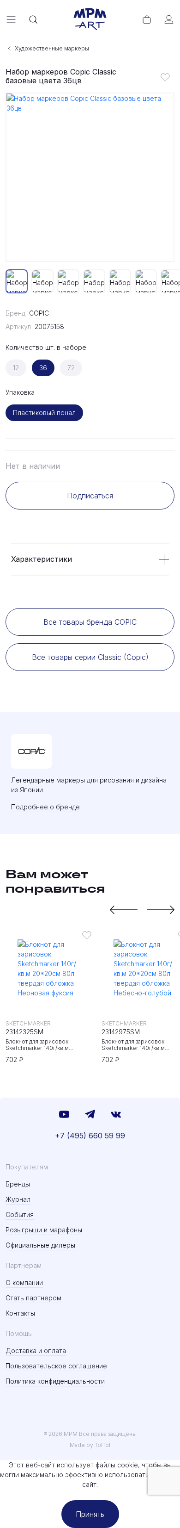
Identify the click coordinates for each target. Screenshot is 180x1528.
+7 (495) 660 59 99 (90, 1135)
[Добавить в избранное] (165, 76)
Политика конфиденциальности (55, 1381)
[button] (124, 909)
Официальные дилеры (40, 1245)
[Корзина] (147, 19)
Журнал (18, 1199)
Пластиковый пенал (44, 412)
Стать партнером (33, 1298)
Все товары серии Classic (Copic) (90, 657)
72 (71, 368)
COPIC (39, 313)
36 (43, 368)
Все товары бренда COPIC (90, 622)
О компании (24, 1282)
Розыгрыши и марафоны (44, 1230)
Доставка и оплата (36, 1350)
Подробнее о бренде (45, 807)
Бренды (18, 1184)
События (20, 1214)
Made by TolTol (90, 1444)
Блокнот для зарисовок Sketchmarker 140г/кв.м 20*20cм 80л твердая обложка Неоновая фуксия (48, 1044)
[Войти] (169, 19)
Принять (90, 1514)
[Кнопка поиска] (33, 19)
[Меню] (11, 19)
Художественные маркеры (52, 48)
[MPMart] (90, 19)
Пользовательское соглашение (56, 1366)
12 (16, 368)
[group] (90, 177)
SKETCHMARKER (28, 1023)
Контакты (20, 1313)
